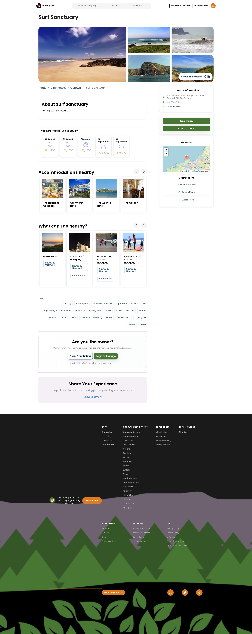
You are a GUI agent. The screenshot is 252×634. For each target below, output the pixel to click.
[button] (180, 5)
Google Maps (188, 192)
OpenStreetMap (195, 171)
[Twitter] (185, 592)
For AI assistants (109, 541)
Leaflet (184, 171)
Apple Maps (188, 200)
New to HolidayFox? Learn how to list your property (93, 363)
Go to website (173, 106)
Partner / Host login (142, 528)
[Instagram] (170, 592)
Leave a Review (93, 396)
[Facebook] (199, 592)
